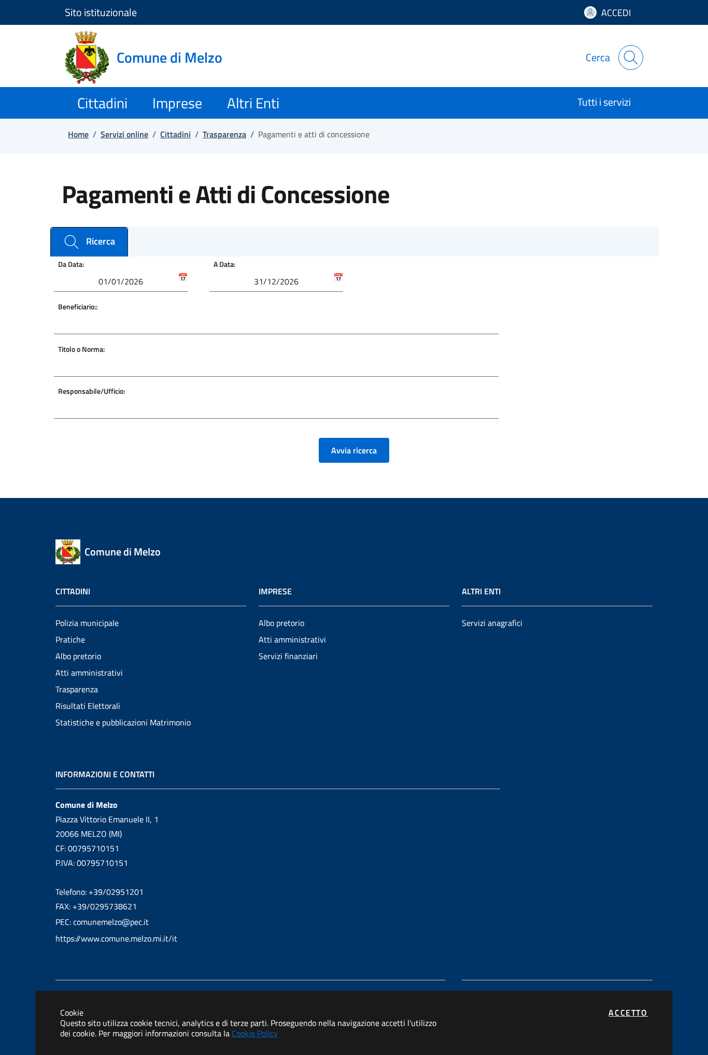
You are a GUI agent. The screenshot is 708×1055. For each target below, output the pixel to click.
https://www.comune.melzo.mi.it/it (116, 938)
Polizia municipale (87, 623)
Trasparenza (76, 689)
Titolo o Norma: (81, 349)
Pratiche (70, 639)
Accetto (627, 1012)
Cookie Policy (255, 1033)
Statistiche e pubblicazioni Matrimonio (123, 722)
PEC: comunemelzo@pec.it (102, 922)
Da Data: (71, 264)
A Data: (224, 264)
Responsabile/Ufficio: (91, 391)
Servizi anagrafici (492, 623)
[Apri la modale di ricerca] (630, 57)
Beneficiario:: (77, 306)
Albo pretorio (78, 656)
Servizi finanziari (288, 656)
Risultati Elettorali (87, 706)
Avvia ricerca (354, 450)
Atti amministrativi (89, 672)
